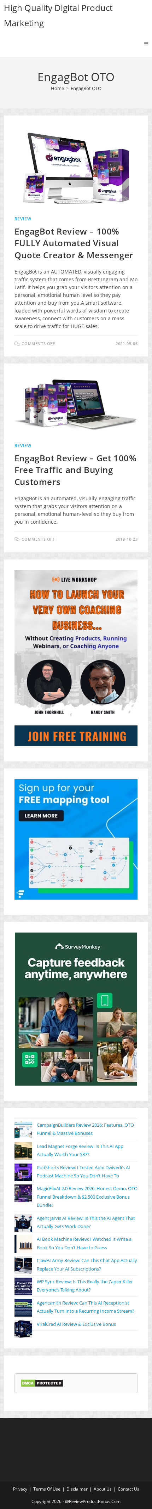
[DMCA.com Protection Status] (42, 1382)
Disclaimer (77, 1489)
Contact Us (128, 1489)
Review (22, 219)
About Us (103, 1489)
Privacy (20, 1489)
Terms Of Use (46, 1489)
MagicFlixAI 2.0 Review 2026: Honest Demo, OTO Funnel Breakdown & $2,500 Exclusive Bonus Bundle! (87, 1196)
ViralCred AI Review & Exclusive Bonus (76, 1324)
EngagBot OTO (86, 88)
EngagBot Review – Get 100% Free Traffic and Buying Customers (75, 470)
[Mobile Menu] (146, 43)
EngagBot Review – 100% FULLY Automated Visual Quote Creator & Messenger (73, 243)
